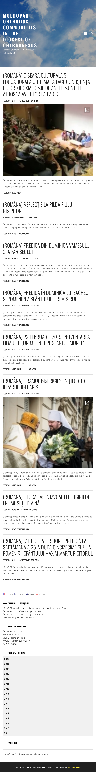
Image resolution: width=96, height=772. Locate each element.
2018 (6, 698)
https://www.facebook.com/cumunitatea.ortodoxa (26, 754)
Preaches (21, 233)
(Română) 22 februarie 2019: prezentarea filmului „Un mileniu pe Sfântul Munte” (46, 340)
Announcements (19, 369)
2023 (6, 673)
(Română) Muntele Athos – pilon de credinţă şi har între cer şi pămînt (35, 608)
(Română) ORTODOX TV (14, 631)
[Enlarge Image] (87, 110)
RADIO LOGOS (10, 644)
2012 (6, 728)
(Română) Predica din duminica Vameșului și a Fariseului (47, 248)
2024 (6, 668)
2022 (6, 678)
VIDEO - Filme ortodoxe (14, 638)
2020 (6, 688)
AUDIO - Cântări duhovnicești (17, 641)
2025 (6, 663)
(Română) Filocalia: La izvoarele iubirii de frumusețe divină (46, 500)
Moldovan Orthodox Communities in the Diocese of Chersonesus (20, 30)
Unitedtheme (74, 767)
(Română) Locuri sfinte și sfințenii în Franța (23, 614)
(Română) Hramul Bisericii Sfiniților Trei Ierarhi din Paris (46, 384)
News (14, 192)
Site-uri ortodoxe (11, 634)
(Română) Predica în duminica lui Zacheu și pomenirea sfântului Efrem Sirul (46, 296)
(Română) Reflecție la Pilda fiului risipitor (38, 207)
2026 (6, 658)
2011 (6, 733)
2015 (6, 713)
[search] (92, 34)
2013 (6, 723)
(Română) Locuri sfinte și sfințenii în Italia (22, 611)
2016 (6, 708)
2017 (6, 703)
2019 (6, 693)
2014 (6, 718)
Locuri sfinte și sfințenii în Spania (18, 617)
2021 (6, 683)
